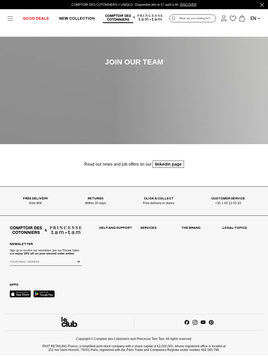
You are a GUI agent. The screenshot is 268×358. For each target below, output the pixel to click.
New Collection (77, 18)
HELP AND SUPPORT (115, 227)
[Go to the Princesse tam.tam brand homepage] (150, 18)
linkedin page (168, 164)
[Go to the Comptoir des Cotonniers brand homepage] (118, 18)
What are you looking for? (194, 18)
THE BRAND (190, 227)
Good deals (36, 18)
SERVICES (148, 227)
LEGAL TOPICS (234, 227)
